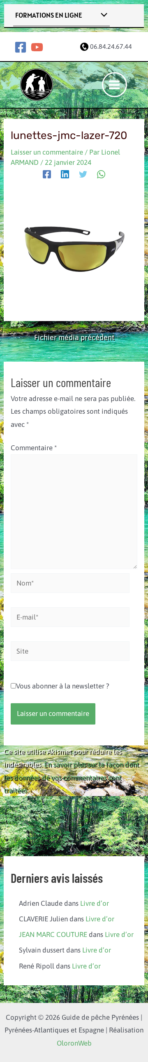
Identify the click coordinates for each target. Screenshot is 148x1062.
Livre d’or (94, 903)
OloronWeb (74, 1043)
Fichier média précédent (74, 337)
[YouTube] (37, 47)
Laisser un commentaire (47, 152)
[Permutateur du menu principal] (114, 85)
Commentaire (34, 448)
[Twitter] (83, 174)
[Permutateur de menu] (102, 15)
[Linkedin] (65, 174)
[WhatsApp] (101, 174)
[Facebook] (20, 47)
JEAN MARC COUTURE (53, 934)
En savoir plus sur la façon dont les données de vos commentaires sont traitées (71, 777)
